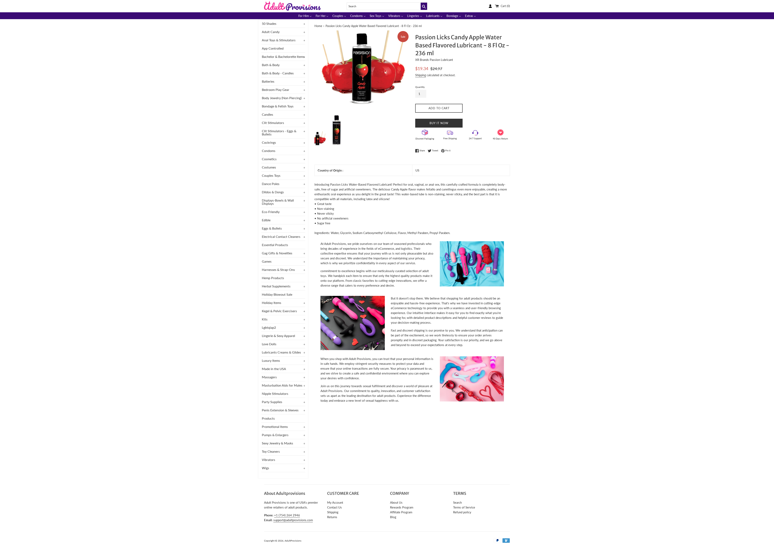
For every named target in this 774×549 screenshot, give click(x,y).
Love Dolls (269, 344)
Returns (332, 517)
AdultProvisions (293, 540)
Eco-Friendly (271, 212)
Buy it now (439, 123)
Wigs (265, 468)
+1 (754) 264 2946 (287, 515)
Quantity (420, 86)
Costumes (269, 167)
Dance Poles (270, 184)
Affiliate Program (401, 512)
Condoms (268, 151)
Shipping (420, 75)
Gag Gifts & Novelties (277, 253)
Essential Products (275, 245)
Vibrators (268, 460)
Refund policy (462, 512)
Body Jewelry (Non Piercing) (282, 98)
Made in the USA (274, 369)
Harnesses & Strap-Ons (278, 269)
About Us (396, 502)
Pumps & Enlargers (275, 435)
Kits (264, 319)
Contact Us (334, 507)
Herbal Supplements (276, 286)
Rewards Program (401, 507)
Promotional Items (275, 426)
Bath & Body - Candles (278, 73)
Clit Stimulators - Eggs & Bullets (279, 132)
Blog (393, 517)
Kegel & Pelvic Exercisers (279, 311)
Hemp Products (273, 278)
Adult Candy (271, 32)
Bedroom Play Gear (275, 90)
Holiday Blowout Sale (277, 294)
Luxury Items (271, 360)
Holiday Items (271, 303)
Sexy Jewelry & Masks (277, 443)
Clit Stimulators (273, 123)
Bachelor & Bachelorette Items (283, 56)
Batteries (268, 81)
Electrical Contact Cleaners (281, 236)
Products (268, 418)
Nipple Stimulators (275, 393)
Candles (267, 114)
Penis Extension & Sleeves (280, 410)
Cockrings (269, 142)
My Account (335, 502)
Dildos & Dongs (273, 192)
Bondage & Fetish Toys (277, 106)
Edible (266, 220)
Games (267, 261)
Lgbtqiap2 (269, 327)
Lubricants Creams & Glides (281, 352)
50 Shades (269, 23)
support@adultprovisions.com (293, 520)
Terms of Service (464, 507)
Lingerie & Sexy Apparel (278, 336)
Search (457, 502)
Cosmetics (269, 159)
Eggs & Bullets (272, 228)
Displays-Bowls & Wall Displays (278, 201)
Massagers (269, 377)
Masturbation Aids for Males (282, 385)
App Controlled (273, 48)
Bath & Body (271, 65)
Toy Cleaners (271, 451)
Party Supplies (272, 402)
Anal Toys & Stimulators (278, 40)
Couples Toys (271, 175)
